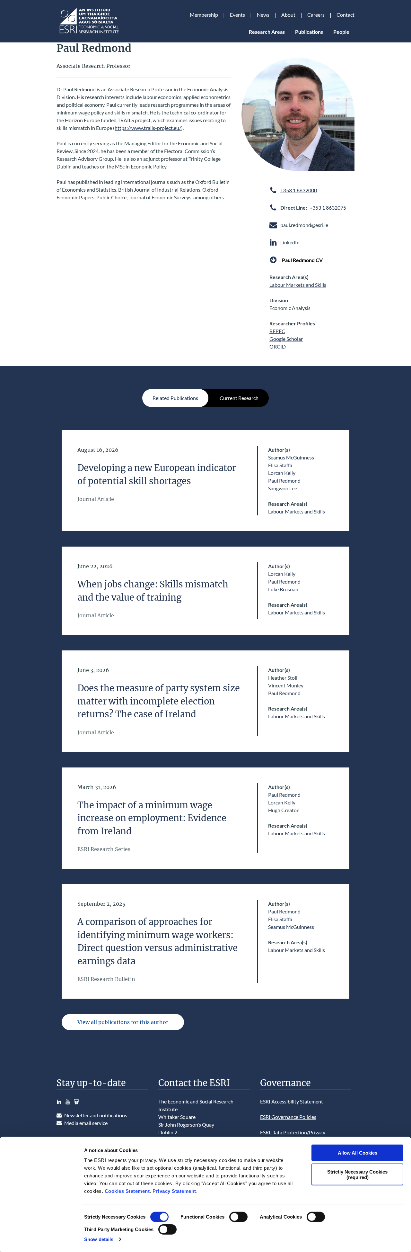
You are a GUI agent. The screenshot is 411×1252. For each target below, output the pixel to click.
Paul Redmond (284, 480)
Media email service (86, 1123)
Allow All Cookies (357, 1153)
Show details (98, 1239)
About (288, 15)
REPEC (277, 331)
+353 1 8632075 (328, 207)
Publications (309, 32)
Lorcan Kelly (281, 473)
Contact (345, 15)
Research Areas (267, 32)
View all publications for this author (122, 1022)
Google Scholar (286, 339)
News (263, 15)
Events (237, 15)
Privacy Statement (174, 1191)
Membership (204, 15)
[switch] (238, 1217)
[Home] (89, 33)
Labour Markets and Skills (297, 285)
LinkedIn (290, 242)
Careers (316, 15)
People (341, 32)
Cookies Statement (127, 1191)
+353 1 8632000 (298, 190)
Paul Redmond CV (302, 260)
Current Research (239, 398)
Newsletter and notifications (95, 1115)
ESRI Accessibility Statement (291, 1101)
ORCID (277, 346)
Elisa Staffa (280, 465)
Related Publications (175, 398)
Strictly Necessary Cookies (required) (357, 1174)
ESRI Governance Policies (288, 1117)
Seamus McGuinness (291, 457)
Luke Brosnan (283, 589)
